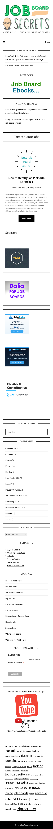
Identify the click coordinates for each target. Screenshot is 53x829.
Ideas (7, 484)
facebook (38, 761)
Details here (23, 113)
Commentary (10, 448)
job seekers (9, 779)
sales (8, 799)
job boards (24, 770)
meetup (31, 783)
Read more (26, 218)
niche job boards (16, 793)
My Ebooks (10, 598)
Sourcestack (10, 628)
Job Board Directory (14, 592)
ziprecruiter (26, 808)
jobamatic (8, 770)
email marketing (26, 761)
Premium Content (12, 507)
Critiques (9, 454)
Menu (47, 42)
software (37, 804)
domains (11, 760)
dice (42, 756)
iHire (29, 766)
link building (34, 779)
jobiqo (41, 775)
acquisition (11, 745)
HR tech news (11, 586)
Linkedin (10, 556)
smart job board (31, 799)
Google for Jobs (19, 766)
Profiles (8, 513)
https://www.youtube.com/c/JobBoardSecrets (26, 731)
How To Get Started (15, 565)
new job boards (23, 787)
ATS (40, 746)
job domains (34, 775)
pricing (31, 794)
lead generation (21, 778)
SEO (7, 519)
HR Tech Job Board (13, 580)
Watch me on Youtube (16, 553)
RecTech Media (11, 610)
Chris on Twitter (14, 559)
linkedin (9, 782)
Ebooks (8, 460)
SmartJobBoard (12, 804)
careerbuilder (32, 751)
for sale (8, 767)
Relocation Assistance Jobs (17, 616)
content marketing (12, 756)
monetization (40, 783)
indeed (38, 766)
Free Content (11, 478)
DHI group (35, 756)
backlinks (20, 751)
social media (26, 803)
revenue (41, 793)
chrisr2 (38, 187)
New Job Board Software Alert (19, 65)
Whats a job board (13, 634)
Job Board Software (13, 495)
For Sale (8, 472)
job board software (17, 774)
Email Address (16, 662)
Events (8, 466)
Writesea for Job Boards (15, 640)
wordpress (10, 809)
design (25, 755)
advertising (34, 746)
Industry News (11, 490)
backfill (10, 751)
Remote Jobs (10, 622)
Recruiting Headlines (14, 604)
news (36, 787)
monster (9, 788)
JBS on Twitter (13, 562)
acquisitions (24, 746)
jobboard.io (16, 771)
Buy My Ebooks (13, 549)
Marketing (9, 501)
